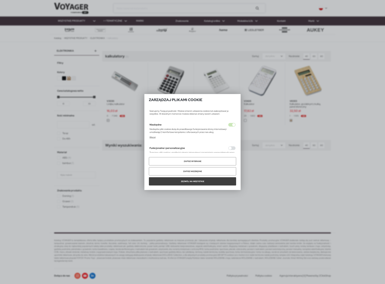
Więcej (152, 137)
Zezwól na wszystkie (192, 181)
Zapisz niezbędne (192, 171)
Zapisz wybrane (192, 161)
